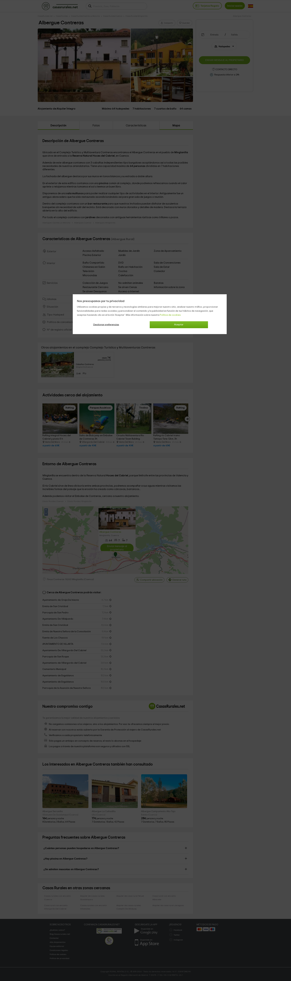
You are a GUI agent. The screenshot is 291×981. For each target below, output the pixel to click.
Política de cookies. (170, 315)
